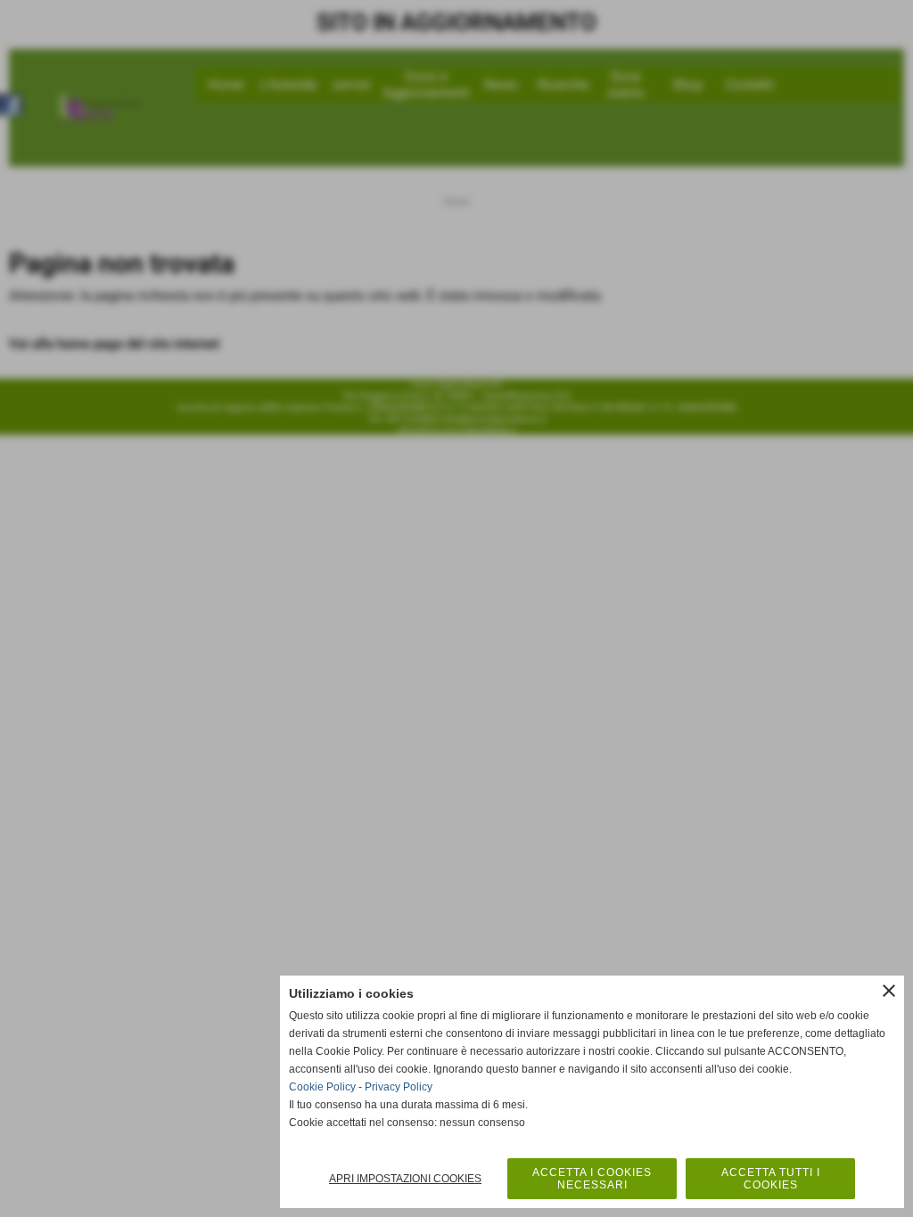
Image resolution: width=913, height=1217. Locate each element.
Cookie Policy (322, 1087)
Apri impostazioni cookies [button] (405, 1178)
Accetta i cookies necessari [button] (592, 1178)
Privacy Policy (398, 1087)
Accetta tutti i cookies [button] (770, 1178)
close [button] (889, 990)
